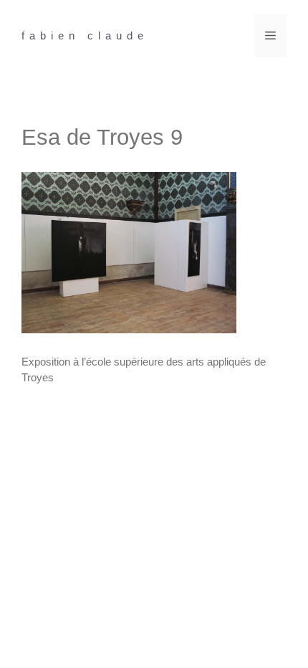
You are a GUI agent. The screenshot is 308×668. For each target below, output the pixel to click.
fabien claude (84, 35)
